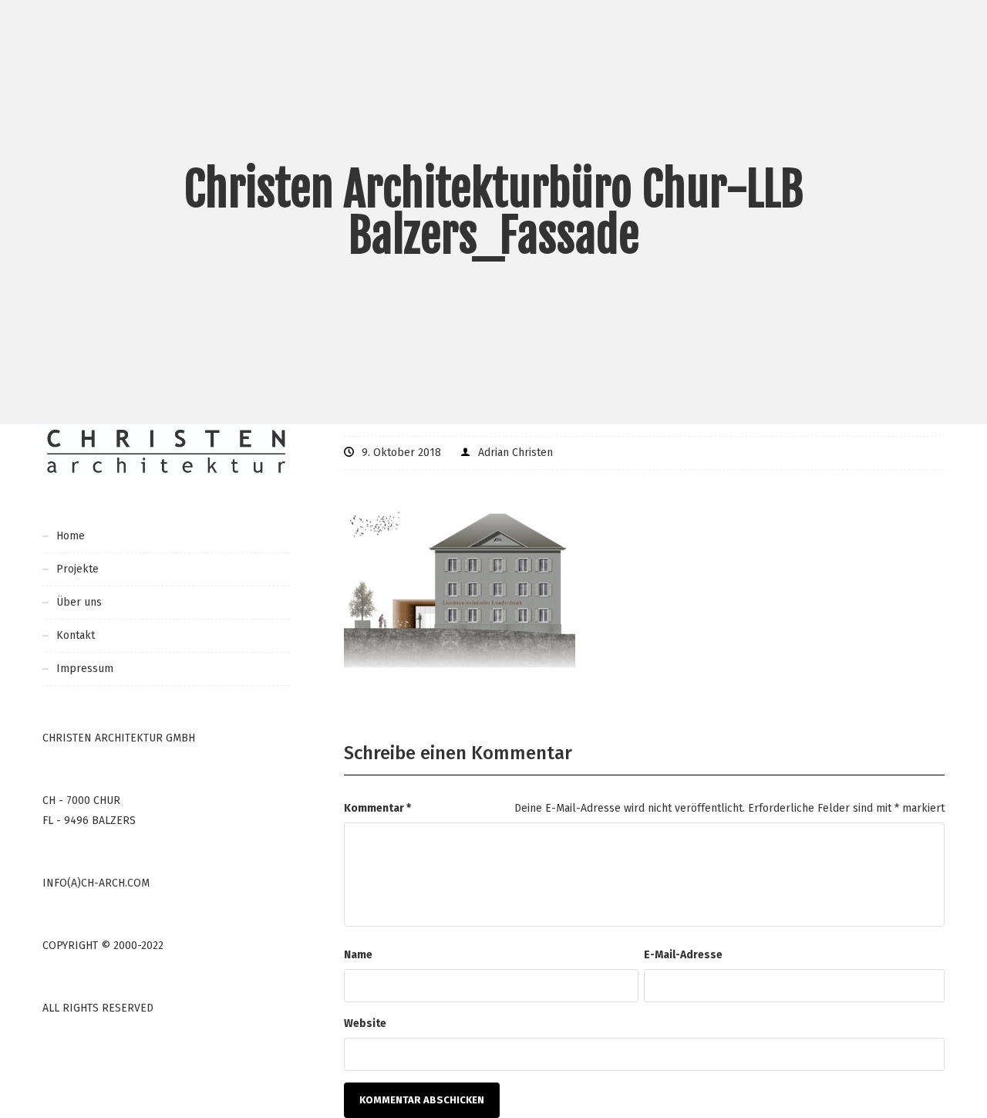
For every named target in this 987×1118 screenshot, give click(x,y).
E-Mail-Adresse (683, 954)
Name (358, 954)
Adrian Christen (515, 452)
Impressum (84, 668)
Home (70, 535)
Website (365, 1023)
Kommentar (377, 808)
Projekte (77, 569)
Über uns (79, 602)
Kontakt (75, 635)
